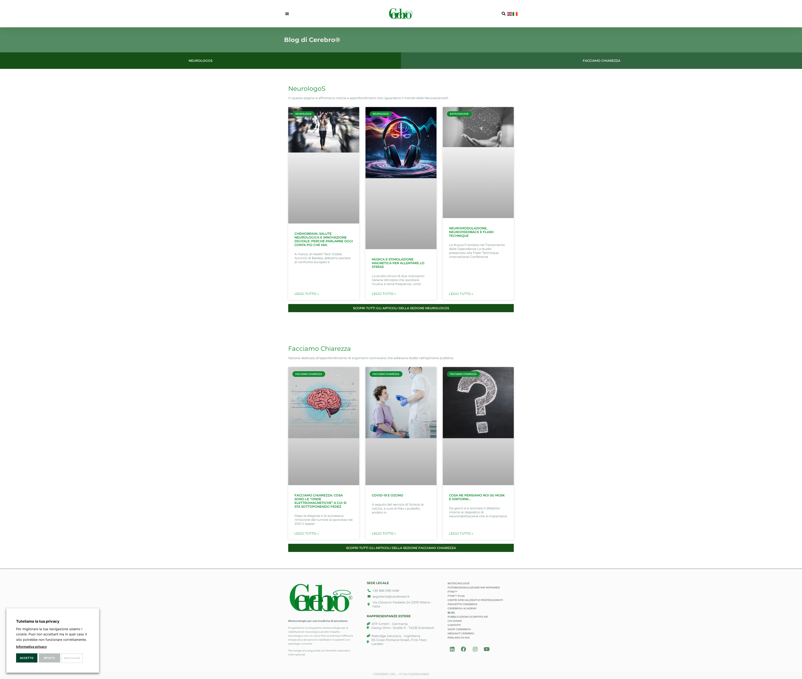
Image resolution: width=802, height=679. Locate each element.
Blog (451, 612)
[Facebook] (463, 649)
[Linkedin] (452, 649)
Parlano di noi (459, 637)
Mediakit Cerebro (461, 633)
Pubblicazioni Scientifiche (468, 616)
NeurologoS (306, 88)
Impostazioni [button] (72, 658)
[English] (510, 13)
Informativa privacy (31, 647)
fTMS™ (452, 591)
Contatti (454, 625)
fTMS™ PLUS (456, 595)
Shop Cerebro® (459, 629)
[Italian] (515, 13)
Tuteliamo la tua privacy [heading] (38, 621)
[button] (287, 14)
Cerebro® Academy (462, 608)
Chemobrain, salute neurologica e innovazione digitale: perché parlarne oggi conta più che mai (323, 239)
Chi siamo (455, 620)
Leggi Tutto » (306, 294)
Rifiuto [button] (49, 658)
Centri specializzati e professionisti (475, 600)
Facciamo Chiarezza (319, 348)
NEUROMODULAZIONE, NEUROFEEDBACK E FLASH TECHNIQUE (471, 232)
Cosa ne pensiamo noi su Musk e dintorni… (477, 497)
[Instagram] (475, 649)
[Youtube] (486, 649)
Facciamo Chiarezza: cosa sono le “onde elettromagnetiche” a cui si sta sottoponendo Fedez (320, 501)
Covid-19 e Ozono (387, 495)
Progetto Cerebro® (463, 604)
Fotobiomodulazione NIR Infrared (474, 587)
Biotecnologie (459, 583)
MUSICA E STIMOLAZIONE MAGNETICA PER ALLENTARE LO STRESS (398, 263)
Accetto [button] (26, 658)
